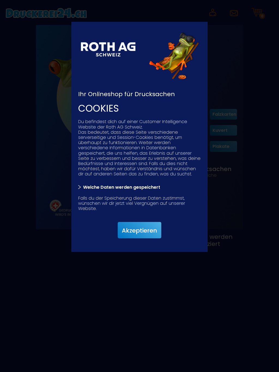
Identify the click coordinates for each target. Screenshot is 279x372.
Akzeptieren (139, 230)
